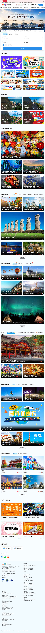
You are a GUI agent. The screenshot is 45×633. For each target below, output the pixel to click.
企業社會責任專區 (32, 594)
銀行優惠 (8, 548)
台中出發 (38, 7)
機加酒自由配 (22, 30)
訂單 (25, 4)
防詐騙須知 (19, 4)
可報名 (5, 44)
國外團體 (5, 7)
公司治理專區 (31, 592)
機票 (10, 30)
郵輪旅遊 (16, 34)
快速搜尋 (40, 30)
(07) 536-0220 (29, 588)
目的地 (25, 36)
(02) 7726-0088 (29, 577)
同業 (36, 4)
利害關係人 (26, 594)
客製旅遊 (19, 548)
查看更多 (22, 257)
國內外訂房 (28, 30)
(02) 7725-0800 (5, 595)
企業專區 (32, 4)
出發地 (5, 36)
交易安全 (25, 595)
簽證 (28, 4)
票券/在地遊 (33, 7)
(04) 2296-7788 (8, 614)
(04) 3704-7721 (8, 615)
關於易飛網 (26, 592)
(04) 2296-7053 (29, 583)
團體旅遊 (4, 30)
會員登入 (40, 4)
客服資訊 (27, 598)
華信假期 (21, 7)
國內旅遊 (10, 34)
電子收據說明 (30, 595)
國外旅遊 (5, 34)
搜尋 (23, 48)
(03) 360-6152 (4, 603)
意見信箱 (32, 598)
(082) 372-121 (4, 625)
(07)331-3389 (4, 620)
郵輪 (14, 7)
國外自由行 (10, 7)
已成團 (10, 44)
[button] (42, 28)
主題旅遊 (26, 7)
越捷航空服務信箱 (28, 600)
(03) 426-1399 (4, 609)
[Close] (43, 1)
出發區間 (5, 41)
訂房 (29, 7)
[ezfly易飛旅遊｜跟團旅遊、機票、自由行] (6, 5)
